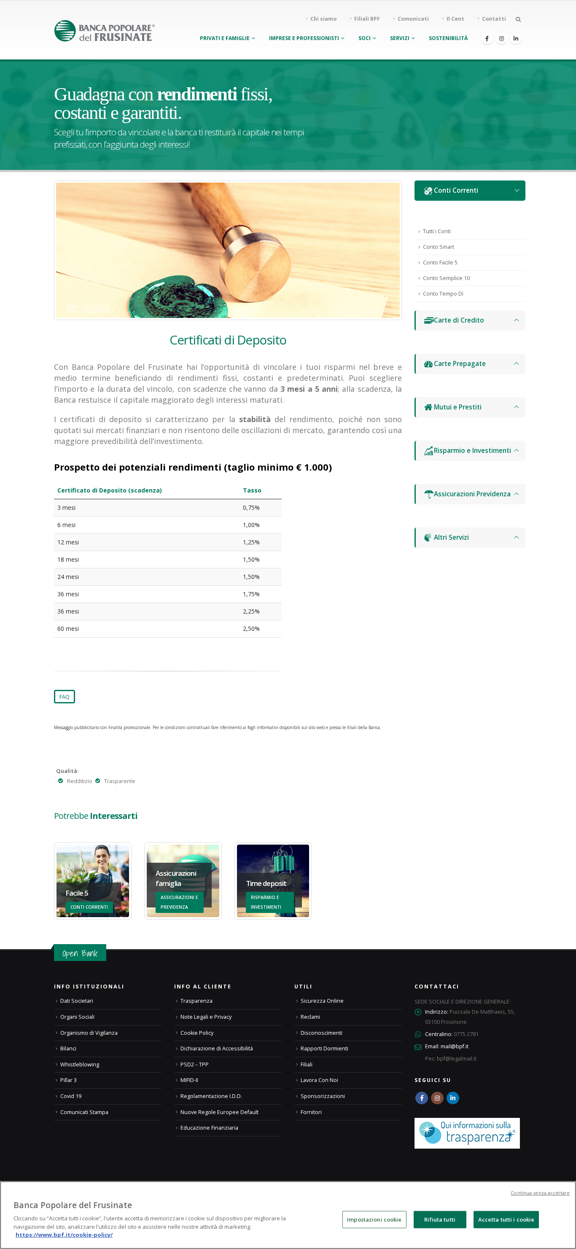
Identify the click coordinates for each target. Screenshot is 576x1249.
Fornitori (311, 1112)
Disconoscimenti (321, 1032)
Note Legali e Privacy (205, 1016)
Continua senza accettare (540, 1193)
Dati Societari (76, 1000)
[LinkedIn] (516, 38)
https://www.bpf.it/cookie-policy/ (64, 1234)
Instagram (437, 1098)
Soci (364, 38)
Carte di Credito (459, 320)
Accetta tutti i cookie (506, 1219)
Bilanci (68, 1048)
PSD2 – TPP (194, 1064)
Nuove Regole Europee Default (219, 1112)
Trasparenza (196, 1000)
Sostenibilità (448, 38)
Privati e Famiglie (225, 38)
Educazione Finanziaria (209, 1127)
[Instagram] (501, 38)
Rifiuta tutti (439, 1219)
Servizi (399, 38)
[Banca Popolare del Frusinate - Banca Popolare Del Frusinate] (104, 30)
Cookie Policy (196, 1032)
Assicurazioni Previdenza (472, 494)
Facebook (421, 1098)
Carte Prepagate (460, 363)
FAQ (64, 696)
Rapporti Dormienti (324, 1048)
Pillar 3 (68, 1080)
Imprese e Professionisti (304, 38)
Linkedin (453, 1098)
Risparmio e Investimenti (472, 450)
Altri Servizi (451, 537)
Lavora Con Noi (319, 1080)
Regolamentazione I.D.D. (211, 1096)
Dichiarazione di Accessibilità (216, 1048)
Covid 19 (70, 1096)
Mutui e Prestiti (458, 407)
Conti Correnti (456, 190)
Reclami (310, 1016)
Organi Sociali (77, 1016)
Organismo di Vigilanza (89, 1032)
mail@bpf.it (454, 1046)
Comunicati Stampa (84, 1112)
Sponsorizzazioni (323, 1096)
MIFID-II (189, 1080)
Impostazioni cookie (374, 1219)
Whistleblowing (79, 1064)
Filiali (306, 1064)
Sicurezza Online (322, 1000)
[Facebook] (487, 38)
